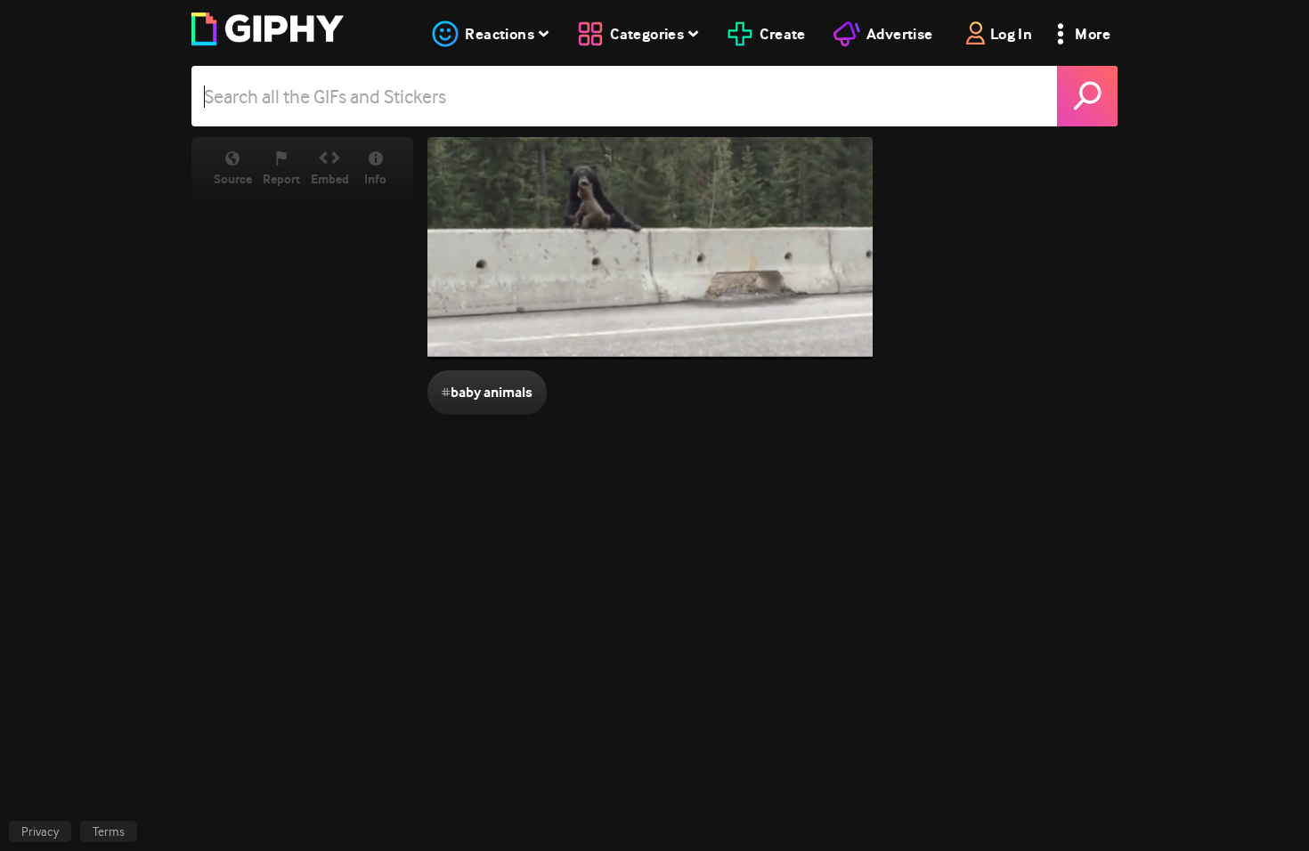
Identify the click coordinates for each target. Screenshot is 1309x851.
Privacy (40, 831)
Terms (109, 831)
